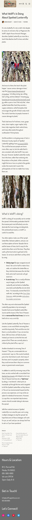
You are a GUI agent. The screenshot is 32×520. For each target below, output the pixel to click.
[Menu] (29, 4)
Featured (25, 22)
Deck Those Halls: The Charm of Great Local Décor (7, 435)
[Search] (26, 3)
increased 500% (23, 143)
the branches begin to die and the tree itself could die (16, 99)
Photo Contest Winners (7, 443)
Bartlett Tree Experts (8, 376)
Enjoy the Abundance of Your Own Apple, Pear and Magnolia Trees (22, 435)
